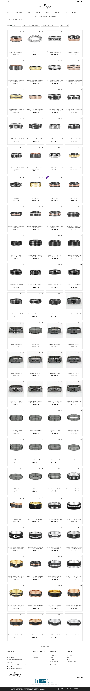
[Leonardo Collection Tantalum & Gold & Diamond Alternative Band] (55, 38)
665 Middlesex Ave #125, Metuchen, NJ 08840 (17, 663)
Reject (69, 688)
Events (51, 657)
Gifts (66, 12)
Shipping (52, 659)
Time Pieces (35, 657)
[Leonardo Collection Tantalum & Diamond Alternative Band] (74, 301)
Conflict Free (70, 663)
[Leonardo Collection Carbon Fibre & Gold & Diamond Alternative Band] (74, 476)
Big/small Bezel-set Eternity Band (35, 51)
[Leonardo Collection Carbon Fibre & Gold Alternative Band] (16, 505)
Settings (76, 688)
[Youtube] (82, 677)
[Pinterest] (80, 677)
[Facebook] (76, 677)
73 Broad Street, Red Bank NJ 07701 (15, 655)
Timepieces (47, 12)
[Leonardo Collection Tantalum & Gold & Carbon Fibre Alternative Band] (16, 38)
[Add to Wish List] (20, 31)
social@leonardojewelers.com (15, 659)
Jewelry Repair (53, 654)
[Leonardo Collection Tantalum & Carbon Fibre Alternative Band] (74, 214)
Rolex (8, 12)
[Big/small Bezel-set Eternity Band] (35, 38)
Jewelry (38, 12)
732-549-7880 (11, 666)
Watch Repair (53, 655)
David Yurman (19, 12)
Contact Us (69, 655)
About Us (74, 12)
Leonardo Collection (42, 16)
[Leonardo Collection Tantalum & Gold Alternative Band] (55, 126)
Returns (51, 663)
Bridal (29, 12)
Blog (68, 657)
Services (57, 12)
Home (36, 16)
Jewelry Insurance (54, 661)
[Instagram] (78, 677)
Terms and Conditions (71, 661)
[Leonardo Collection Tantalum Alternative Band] (35, 330)
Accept (61, 688)
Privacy (68, 659)
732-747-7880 (11, 657)
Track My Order (53, 664)
